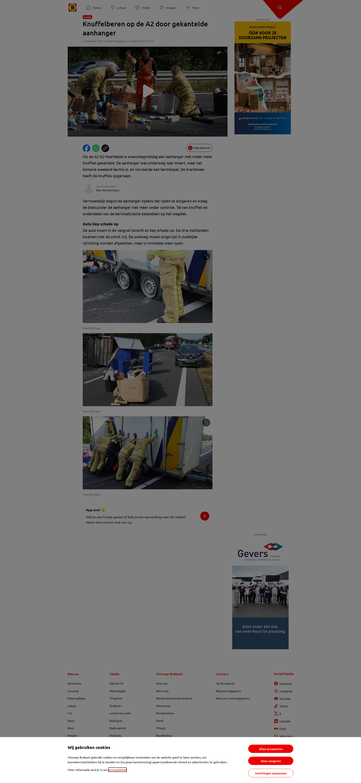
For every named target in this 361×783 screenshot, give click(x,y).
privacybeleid (117, 770)
